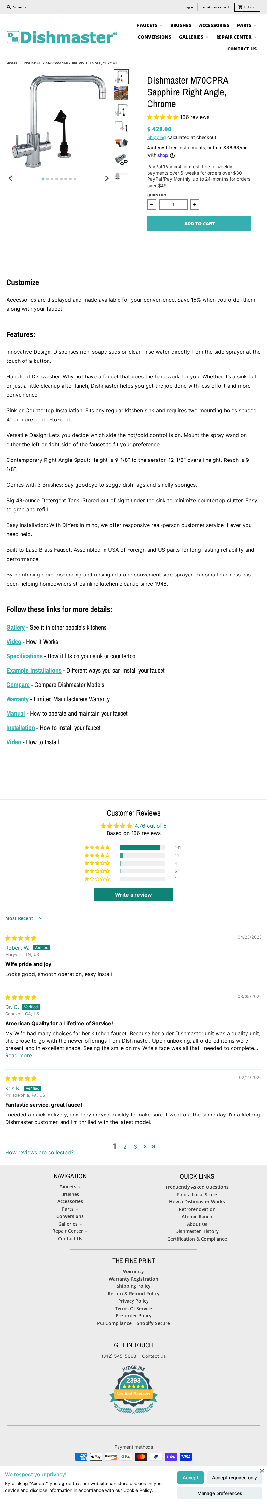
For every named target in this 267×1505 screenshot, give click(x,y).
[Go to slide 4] (56, 179)
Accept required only (234, 1477)
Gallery (16, 627)
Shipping (156, 137)
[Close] (262, 1470)
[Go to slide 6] (65, 179)
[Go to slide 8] (75, 179)
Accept (190, 1477)
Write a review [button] (133, 894)
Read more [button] (18, 1055)
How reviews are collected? (39, 1152)
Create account (214, 7)
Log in (189, 7)
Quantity (156, 194)
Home (12, 63)
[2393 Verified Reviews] (133, 1415)
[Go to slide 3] (52, 179)
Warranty (18, 698)
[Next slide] (106, 178)
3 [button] (135, 1146)
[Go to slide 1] (42, 179)
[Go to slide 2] (47, 179)
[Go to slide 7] (70, 179)
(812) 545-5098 (119, 1356)
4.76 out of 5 (151, 825)
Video (14, 641)
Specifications (25, 655)
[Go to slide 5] (61, 179)
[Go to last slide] (11, 178)
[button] (163, 117)
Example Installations (34, 670)
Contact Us (154, 1356)
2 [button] (125, 1146)
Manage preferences (219, 1493)
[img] (20, 938)
